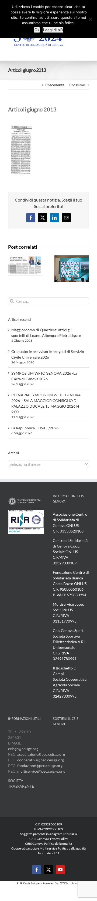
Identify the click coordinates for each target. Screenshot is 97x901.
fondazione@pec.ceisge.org (40, 765)
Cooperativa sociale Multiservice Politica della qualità (48, 848)
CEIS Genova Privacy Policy (48, 839)
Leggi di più (53, 30)
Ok (36, 30)
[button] (12, 269)
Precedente (54, 85)
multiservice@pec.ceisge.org (41, 771)
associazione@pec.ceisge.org (41, 754)
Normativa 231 (48, 853)
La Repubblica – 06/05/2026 (34, 428)
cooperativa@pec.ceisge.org (40, 760)
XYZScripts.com (70, 883)
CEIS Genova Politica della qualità (48, 844)
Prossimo (77, 85)
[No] (90, 19)
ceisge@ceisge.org (23, 748)
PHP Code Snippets (29, 883)
